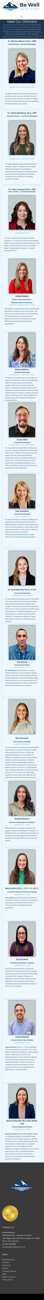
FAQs (4, 1274)
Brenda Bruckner (22, 819)
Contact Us (6, 1265)
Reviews (5, 1268)
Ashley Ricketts (21, 296)
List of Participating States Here (24, 537)
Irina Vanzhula (22, 511)
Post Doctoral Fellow (22, 665)
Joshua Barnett (22, 1037)
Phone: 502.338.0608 (10, 1241)
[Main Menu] (22, 16)
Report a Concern (8, 1277)
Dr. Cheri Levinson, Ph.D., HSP (22, 189)
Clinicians (5, 1262)
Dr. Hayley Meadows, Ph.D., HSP (22, 113)
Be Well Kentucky (8, 1260)
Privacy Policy (7, 1280)
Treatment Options (9, 1271)
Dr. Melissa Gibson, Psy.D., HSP (22, 41)
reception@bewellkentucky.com (13, 1247)
